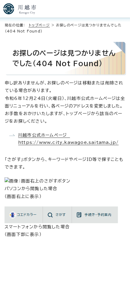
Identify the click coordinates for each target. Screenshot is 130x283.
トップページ (39, 25)
